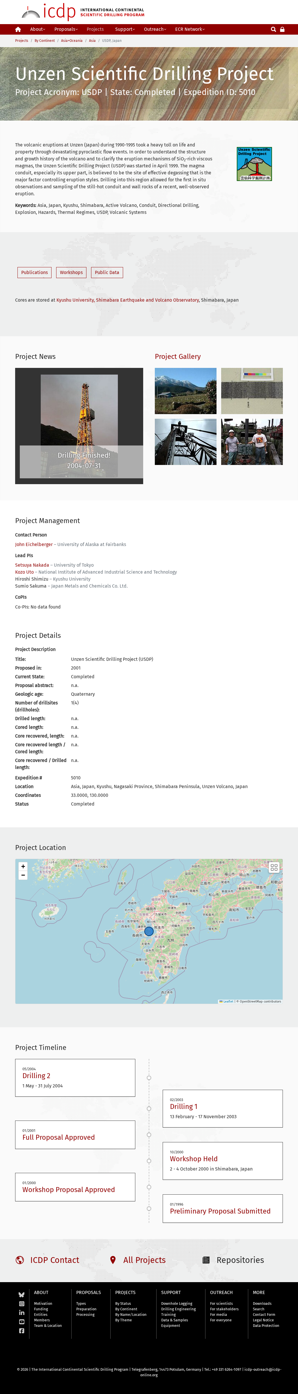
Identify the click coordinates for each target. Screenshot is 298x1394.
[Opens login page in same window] (282, 29)
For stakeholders (224, 1309)
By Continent (126, 1309)
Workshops (71, 272)
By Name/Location (131, 1314)
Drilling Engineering (178, 1309)
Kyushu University (72, 579)
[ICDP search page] (273, 29)
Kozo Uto (24, 572)
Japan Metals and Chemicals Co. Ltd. (89, 586)
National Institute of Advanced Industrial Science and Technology (107, 572)
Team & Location (48, 1325)
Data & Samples (174, 1320)
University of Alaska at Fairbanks (91, 544)
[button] (23, 866)
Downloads (262, 1303)
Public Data (107, 272)
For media (218, 1314)
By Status (123, 1303)
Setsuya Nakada (32, 565)
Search (259, 1309)
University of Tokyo (74, 565)
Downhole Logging (176, 1303)
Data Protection (266, 1325)
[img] (149, 931)
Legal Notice (263, 1320)
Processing (85, 1314)
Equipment (170, 1325)
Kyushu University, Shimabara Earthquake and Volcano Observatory (127, 300)
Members (42, 1320)
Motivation (43, 1303)
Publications (34, 272)
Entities (40, 1314)
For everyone (221, 1320)
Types (81, 1303)
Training (168, 1314)
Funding (41, 1309)
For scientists (221, 1303)
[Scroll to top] (289, 1385)
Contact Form (264, 1314)
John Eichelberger (34, 544)
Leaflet (228, 1001)
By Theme (123, 1320)
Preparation (86, 1309)
